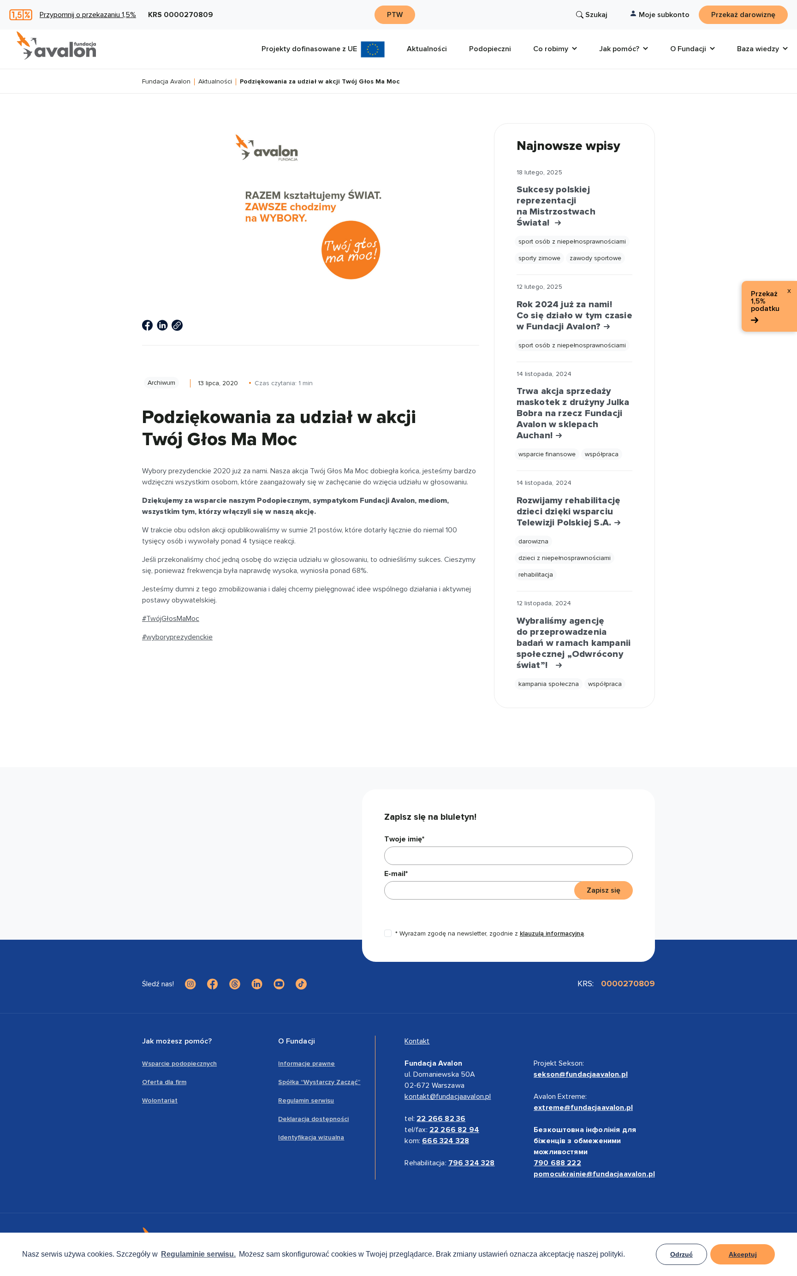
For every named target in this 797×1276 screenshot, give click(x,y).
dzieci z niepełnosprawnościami (564, 558)
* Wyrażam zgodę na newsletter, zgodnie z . (490, 933)
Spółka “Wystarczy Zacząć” (319, 1082)
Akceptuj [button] (743, 1254)
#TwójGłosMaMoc (170, 618)
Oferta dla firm (164, 1082)
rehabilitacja (535, 574)
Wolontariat (160, 1100)
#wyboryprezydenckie (177, 637)
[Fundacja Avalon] (56, 45)
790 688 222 (557, 1163)
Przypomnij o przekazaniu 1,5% (88, 14)
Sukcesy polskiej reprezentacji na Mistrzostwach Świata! (556, 206)
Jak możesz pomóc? (177, 1041)
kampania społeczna (548, 684)
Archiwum (161, 383)
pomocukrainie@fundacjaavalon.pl (594, 1174)
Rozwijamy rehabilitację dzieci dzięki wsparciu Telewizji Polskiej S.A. (569, 511)
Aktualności (215, 81)
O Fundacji (296, 1041)
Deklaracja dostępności (313, 1119)
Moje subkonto (664, 14)
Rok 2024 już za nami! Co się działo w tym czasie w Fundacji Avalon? (574, 315)
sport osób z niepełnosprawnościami (572, 241)
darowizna (533, 541)
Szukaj (596, 14)
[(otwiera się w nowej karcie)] (147, 325)
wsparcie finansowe (547, 454)
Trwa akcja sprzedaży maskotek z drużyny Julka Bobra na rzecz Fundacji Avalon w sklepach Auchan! (573, 413)
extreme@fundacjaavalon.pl (583, 1107)
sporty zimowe (539, 258)
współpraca (602, 454)
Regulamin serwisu (306, 1100)
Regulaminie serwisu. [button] (198, 1254)
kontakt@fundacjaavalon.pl (447, 1096)
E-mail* (396, 873)
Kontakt (416, 1041)
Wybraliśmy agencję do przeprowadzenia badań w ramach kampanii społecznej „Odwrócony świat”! (574, 643)
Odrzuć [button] (681, 1254)
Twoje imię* (404, 839)
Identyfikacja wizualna (311, 1137)
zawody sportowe (595, 258)
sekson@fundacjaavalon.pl (581, 1074)
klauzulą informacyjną (552, 933)
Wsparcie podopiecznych (179, 1063)
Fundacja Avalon (166, 81)
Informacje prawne (306, 1063)
